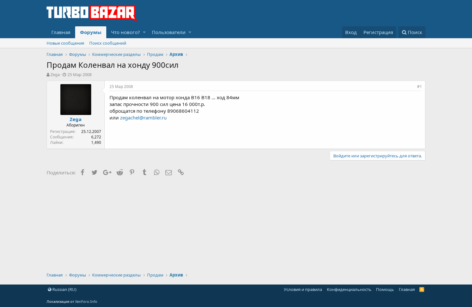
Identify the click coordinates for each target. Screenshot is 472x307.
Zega (55, 74)
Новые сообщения (65, 43)
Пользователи (169, 32)
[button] (144, 32)
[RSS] (421, 289)
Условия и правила (303, 289)
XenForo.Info (86, 301)
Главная (60, 32)
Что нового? (125, 32)
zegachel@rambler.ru (143, 117)
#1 (419, 86)
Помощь (385, 289)
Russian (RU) (63, 289)
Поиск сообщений (107, 43)
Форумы (90, 32)
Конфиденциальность (349, 289)
